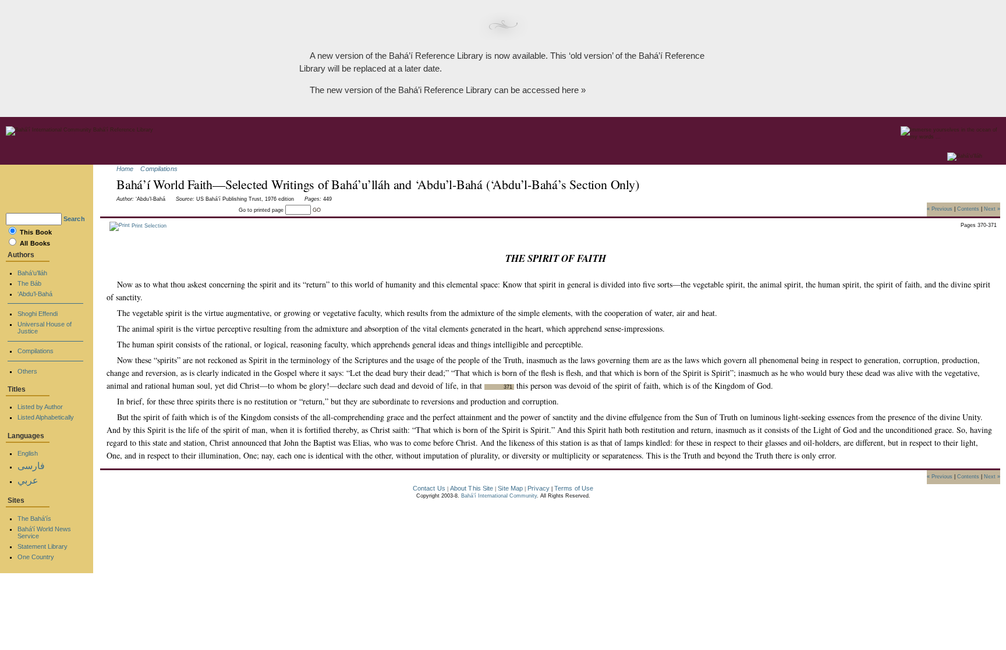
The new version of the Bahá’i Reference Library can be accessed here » (448, 90)
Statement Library (42, 546)
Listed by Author (40, 406)
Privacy (538, 488)
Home (124, 168)
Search (74, 218)
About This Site (472, 488)
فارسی (31, 466)
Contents (968, 208)
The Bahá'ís (34, 518)
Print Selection (148, 226)
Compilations (158, 168)
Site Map (510, 488)
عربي (27, 480)
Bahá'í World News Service (44, 532)
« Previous (939, 208)
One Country (35, 556)
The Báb (29, 283)
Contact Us (429, 488)
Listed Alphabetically (45, 417)
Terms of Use (573, 488)
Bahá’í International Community (499, 496)
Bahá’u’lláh (32, 272)
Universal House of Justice (44, 328)
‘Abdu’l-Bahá (34, 293)
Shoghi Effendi (37, 313)
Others (27, 371)
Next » (992, 208)
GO (317, 210)
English (27, 453)
